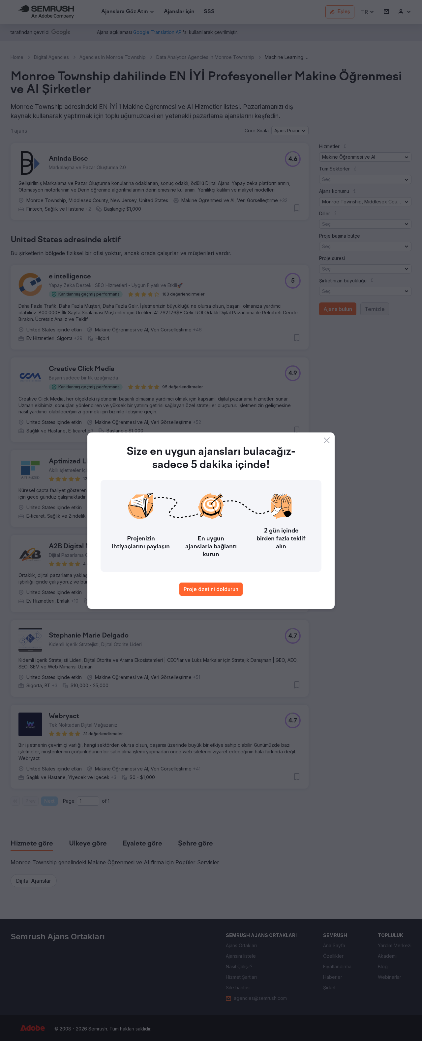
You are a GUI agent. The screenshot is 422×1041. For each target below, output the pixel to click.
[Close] (327, 440)
